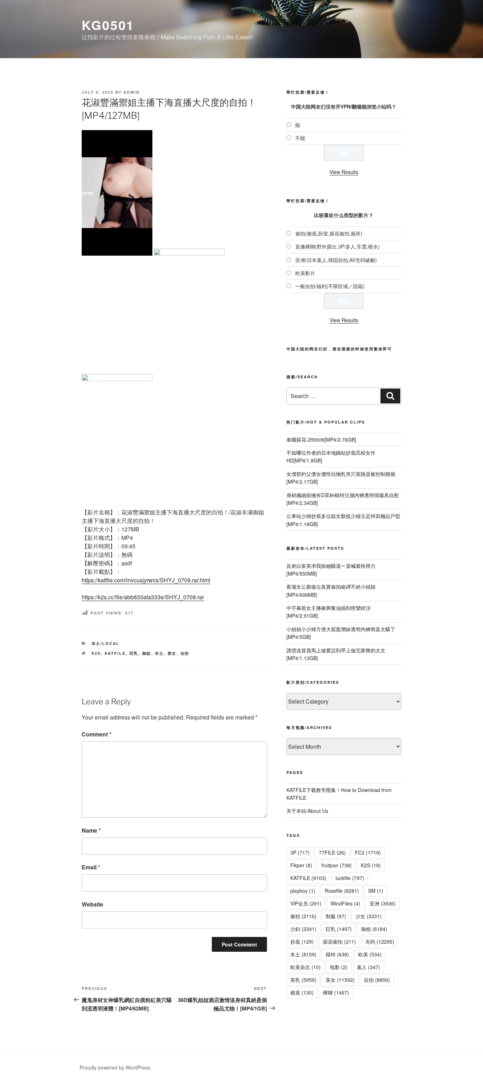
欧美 (370, 954)
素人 (368, 967)
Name (91, 830)
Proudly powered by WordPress (115, 1067)
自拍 (185, 653)
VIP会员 (305, 903)
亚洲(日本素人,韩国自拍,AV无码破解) (336, 259)
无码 (379, 941)
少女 (368, 916)
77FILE (332, 852)
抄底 (302, 941)
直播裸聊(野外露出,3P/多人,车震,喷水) (337, 246)
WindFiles (345, 903)
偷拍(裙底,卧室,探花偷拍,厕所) (328, 233)
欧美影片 (305, 272)
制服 (336, 916)
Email (91, 867)
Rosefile (342, 890)
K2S (96, 653)
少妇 (303, 928)
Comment (96, 734)
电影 (339, 967)
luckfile (350, 877)
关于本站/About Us (307, 810)
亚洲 (382, 903)
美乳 (303, 979)
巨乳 (134, 653)
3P (300, 852)
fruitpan (336, 865)
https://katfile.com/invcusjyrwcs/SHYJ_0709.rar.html (146, 580)
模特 (337, 954)
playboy (302, 890)
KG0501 (108, 25)
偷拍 (303, 916)
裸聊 (336, 992)
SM (375, 890)
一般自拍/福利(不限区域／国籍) (330, 286)
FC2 (368, 852)
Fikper (301, 865)
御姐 (146, 653)
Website (92, 904)
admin (131, 92)
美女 (172, 653)
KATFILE (115, 653)
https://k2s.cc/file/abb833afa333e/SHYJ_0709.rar (143, 597)
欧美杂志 (305, 967)
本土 (159, 653)
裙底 (302, 992)
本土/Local (106, 643)
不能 (300, 137)
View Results (344, 171)
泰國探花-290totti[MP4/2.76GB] (321, 439)
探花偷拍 (339, 941)
